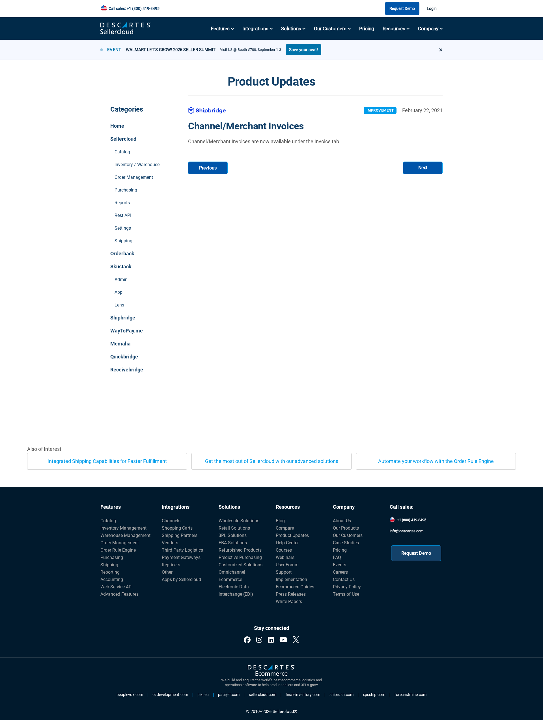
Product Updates (292, 535)
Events (339, 564)
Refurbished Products (240, 550)
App (118, 292)
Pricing (366, 28)
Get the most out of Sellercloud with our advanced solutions (271, 461)
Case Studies (346, 542)
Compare (285, 528)
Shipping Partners (179, 535)
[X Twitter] (296, 639)
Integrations (255, 28)
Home (117, 126)
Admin (121, 279)
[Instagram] (259, 639)
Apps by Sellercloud (181, 579)
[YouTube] (283, 639)
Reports (122, 202)
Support (284, 572)
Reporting (110, 572)
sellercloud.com (262, 695)
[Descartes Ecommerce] (271, 671)
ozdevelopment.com (170, 695)
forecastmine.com (410, 695)
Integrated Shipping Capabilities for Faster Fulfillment (107, 461)
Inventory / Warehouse (137, 164)
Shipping (123, 240)
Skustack (121, 266)
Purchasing (126, 190)
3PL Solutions (233, 535)
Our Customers (330, 28)
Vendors (170, 542)
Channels (171, 520)
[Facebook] (247, 639)
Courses (284, 550)
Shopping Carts (177, 528)
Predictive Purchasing (240, 557)
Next (423, 167)
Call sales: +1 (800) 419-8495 (134, 8)
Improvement (380, 110)
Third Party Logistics (182, 550)
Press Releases (291, 594)
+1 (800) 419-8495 (411, 520)
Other (167, 572)
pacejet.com (229, 695)
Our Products (346, 528)
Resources (394, 28)
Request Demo (402, 8)
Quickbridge (124, 357)
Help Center (287, 542)
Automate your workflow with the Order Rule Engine (436, 461)
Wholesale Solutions (239, 520)
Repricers (171, 564)
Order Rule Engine (118, 550)
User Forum (287, 564)
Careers (340, 572)
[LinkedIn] (271, 639)
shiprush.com (341, 695)
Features (220, 28)
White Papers (289, 601)
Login (432, 8)
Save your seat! (303, 49)
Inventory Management (123, 528)
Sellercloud (123, 139)
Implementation (291, 579)
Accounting (111, 579)
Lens (119, 305)
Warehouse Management (125, 535)
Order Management (134, 177)
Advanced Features (119, 594)
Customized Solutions (240, 564)
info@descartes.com (406, 531)
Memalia (120, 344)
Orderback (122, 253)
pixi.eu (203, 695)
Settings (123, 228)
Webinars (285, 557)
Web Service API (116, 587)
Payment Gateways (181, 557)
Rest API (123, 215)
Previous (208, 168)
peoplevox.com (130, 695)
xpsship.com (374, 695)
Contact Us (344, 579)
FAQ (337, 557)
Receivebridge (126, 370)
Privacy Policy (347, 587)
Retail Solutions (234, 528)
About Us (342, 520)
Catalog (122, 152)
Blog (280, 520)
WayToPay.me (126, 331)
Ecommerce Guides (295, 587)
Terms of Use (346, 594)
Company (428, 28)
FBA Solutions (233, 542)
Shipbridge (122, 318)
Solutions (291, 28)
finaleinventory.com (303, 695)
